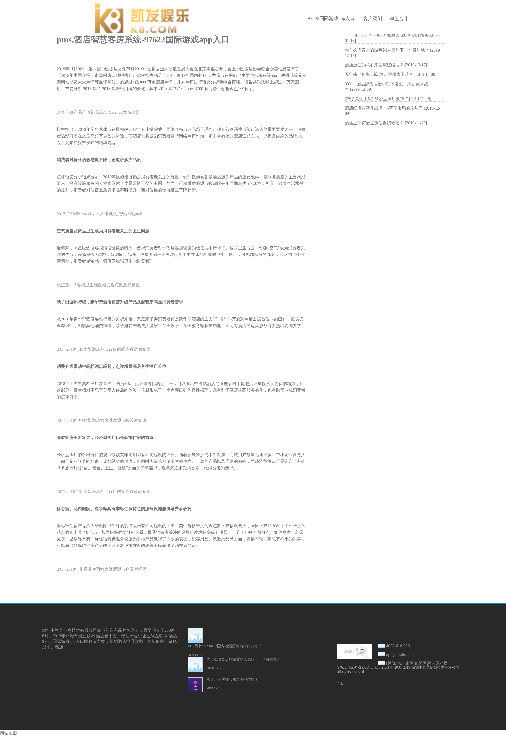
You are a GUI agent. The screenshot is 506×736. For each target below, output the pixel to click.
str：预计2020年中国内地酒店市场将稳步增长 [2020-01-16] (393, 38)
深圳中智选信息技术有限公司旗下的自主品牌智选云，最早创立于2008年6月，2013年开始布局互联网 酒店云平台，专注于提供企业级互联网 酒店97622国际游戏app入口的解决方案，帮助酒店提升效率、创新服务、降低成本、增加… (109, 638)
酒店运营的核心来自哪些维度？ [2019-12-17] (386, 65)
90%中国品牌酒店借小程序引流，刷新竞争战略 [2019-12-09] (386, 86)
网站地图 (8, 733)
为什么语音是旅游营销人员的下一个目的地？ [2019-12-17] (393, 53)
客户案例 (372, 18)
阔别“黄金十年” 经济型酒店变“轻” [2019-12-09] (388, 98)
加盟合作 (399, 18)
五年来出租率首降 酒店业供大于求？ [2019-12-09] (390, 74)
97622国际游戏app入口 (331, 18)
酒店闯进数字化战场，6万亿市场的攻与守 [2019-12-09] (392, 111)
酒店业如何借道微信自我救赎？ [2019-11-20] (386, 123)
